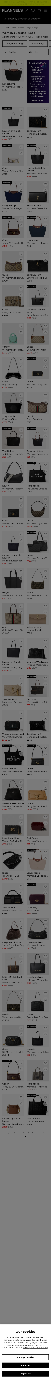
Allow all (25, 1365)
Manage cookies (25, 1357)
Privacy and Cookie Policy (35, 1347)
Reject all (25, 1373)
